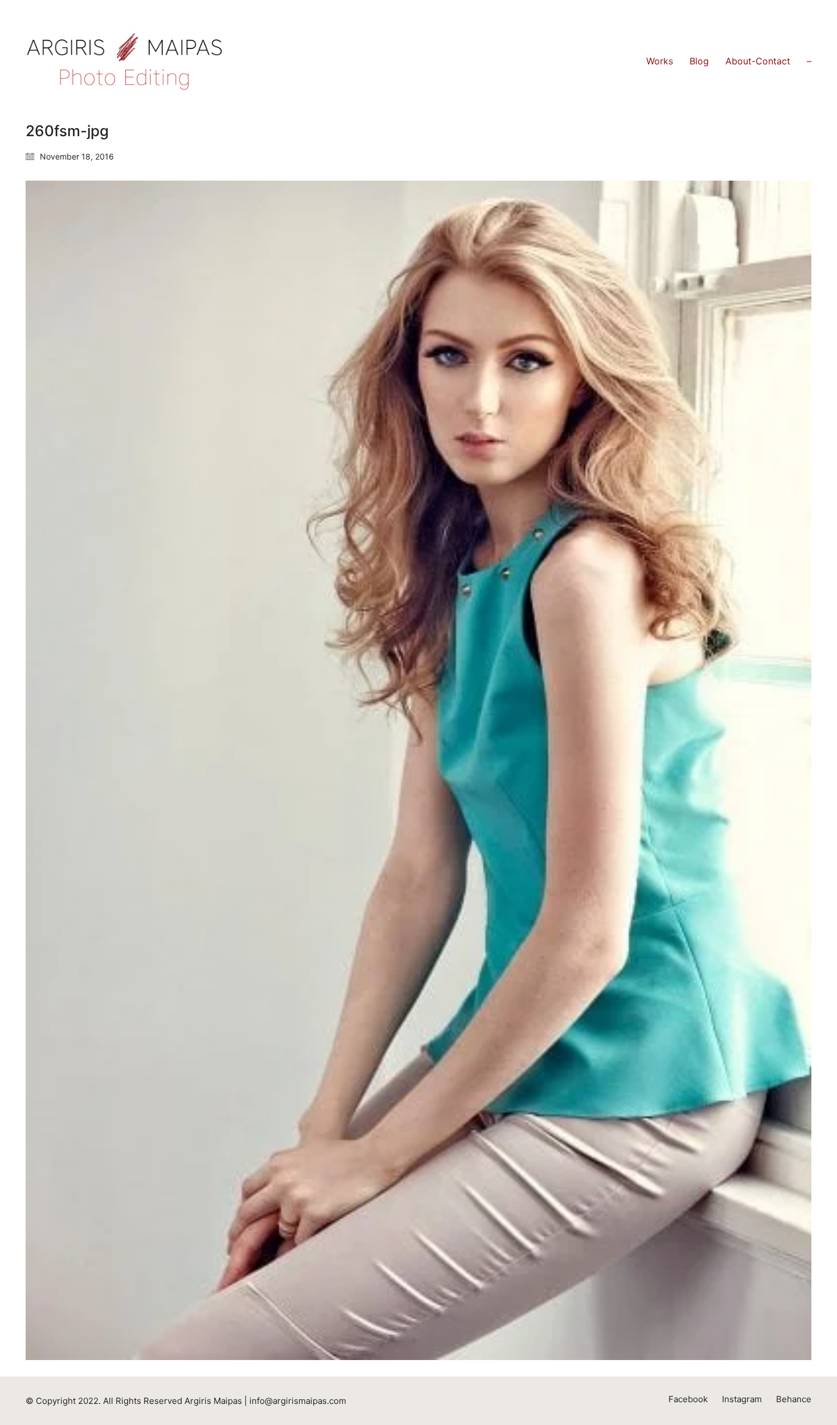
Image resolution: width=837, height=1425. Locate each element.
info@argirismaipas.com (297, 1400)
